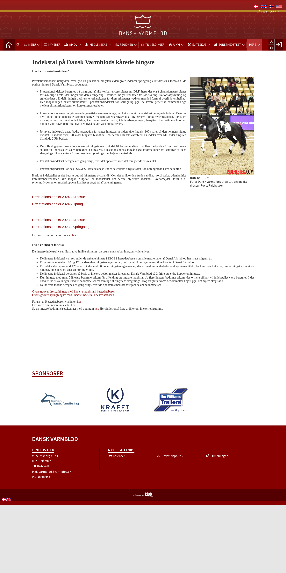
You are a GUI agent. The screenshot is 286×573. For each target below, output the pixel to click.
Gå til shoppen (268, 12)
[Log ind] (278, 45)
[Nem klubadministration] (143, 496)
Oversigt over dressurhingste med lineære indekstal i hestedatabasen (73, 291)
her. (74, 235)
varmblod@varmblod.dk (55, 471)
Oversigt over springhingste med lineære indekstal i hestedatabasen (73, 295)
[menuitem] (9, 45)
